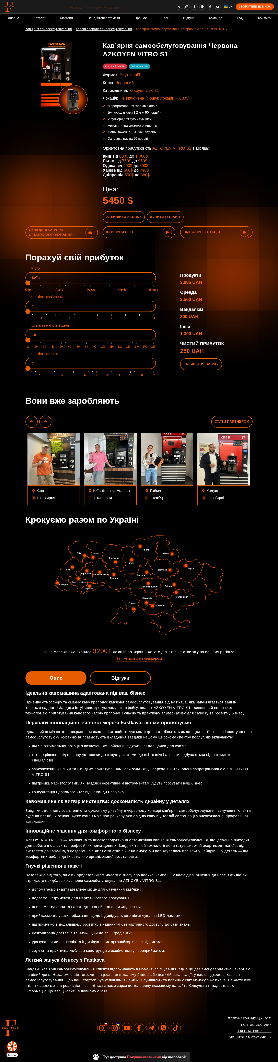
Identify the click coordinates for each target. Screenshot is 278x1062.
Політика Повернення (254, 1031)
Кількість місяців (44, 354)
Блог (165, 18)
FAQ (240, 18)
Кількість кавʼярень (47, 297)
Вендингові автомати (104, 18)
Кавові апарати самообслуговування (104, 29)
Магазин (66, 18)
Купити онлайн (165, 217)
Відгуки (188, 18)
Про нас (141, 18)
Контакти (264, 18)
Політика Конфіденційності (249, 1018)
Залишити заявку (123, 217)
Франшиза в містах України (250, 1037)
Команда (215, 18)
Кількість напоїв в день (50, 325)
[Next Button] (45, 422)
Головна (13, 18)
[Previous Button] (31, 422)
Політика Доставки (256, 1024)
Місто (35, 268)
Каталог (40, 18)
